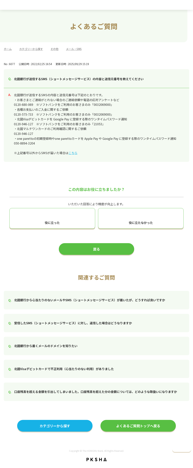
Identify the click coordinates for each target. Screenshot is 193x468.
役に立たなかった (141, 222)
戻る (96, 249)
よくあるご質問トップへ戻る (138, 425)
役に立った (52, 222)
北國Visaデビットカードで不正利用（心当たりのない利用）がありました (64, 369)
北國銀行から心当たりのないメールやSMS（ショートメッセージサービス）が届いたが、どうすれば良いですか (89, 300)
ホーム (8, 49)
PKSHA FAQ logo (97, 459)
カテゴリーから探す (31, 49)
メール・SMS (74, 49)
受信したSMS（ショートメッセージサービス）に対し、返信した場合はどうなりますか (73, 323)
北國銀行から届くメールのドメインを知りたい (45, 346)
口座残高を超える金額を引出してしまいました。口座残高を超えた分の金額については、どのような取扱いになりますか (95, 391)
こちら (72, 153)
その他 (54, 49)
